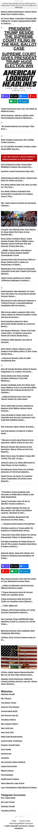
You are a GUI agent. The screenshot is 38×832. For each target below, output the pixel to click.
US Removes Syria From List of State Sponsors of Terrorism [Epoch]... (17, 470)
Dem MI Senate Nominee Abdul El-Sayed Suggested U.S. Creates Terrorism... (18, 370)
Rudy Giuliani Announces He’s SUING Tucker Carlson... (17, 141)
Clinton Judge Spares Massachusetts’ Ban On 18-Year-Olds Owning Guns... (17, 673)
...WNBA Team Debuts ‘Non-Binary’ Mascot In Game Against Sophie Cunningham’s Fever (16, 252)
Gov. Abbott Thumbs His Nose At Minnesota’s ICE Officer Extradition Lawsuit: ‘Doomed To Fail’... (16, 510)
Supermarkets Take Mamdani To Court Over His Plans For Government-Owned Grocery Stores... (18, 293)
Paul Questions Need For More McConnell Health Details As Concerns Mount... (18, 323)
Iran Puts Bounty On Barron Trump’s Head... (17, 432)
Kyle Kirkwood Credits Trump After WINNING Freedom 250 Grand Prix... (17, 166)
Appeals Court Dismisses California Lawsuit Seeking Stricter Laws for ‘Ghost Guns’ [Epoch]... (19, 681)
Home (14, 821)
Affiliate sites (19, 7)
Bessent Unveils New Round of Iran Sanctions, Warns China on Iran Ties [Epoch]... (17, 449)
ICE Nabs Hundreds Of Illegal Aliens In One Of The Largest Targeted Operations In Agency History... (19, 543)
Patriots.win (6, 754)
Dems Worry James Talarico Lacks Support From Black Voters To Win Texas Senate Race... (19, 351)
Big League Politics (9, 724)
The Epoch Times (8, 703)
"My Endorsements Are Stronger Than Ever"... (17, 127)
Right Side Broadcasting (12, 737)
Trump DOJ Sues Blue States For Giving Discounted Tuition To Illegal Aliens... (18, 536)
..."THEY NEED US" (9, 606)
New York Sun (7, 728)
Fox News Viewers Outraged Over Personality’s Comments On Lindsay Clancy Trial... (17, 193)
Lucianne (5, 758)
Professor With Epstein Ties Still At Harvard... (16, 341)
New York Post (7, 732)
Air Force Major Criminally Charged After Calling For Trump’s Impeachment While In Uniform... (19, 20)
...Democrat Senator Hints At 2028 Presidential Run (16, 359)
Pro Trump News (8, 798)
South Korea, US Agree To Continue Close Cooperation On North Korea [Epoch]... (16, 478)
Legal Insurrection (9, 766)
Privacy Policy (24, 821)
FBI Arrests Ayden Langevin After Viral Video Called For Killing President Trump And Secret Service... (19, 314)
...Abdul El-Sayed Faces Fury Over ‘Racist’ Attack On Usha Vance (16, 398)
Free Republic (7, 775)
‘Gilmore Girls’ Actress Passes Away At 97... (18, 638)
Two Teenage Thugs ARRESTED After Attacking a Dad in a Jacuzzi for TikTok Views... (18, 621)
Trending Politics (8, 720)
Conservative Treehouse (11, 741)
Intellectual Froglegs (10, 779)
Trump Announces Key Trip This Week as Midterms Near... (19, 110)
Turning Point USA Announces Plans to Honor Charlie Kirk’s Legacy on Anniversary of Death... (18, 262)
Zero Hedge (6, 749)
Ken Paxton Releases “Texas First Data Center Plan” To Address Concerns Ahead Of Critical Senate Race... (18, 333)
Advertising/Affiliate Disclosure (21, 823)
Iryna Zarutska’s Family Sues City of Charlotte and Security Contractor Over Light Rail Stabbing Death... (18, 417)
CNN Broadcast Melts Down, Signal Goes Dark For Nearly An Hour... (19, 179)
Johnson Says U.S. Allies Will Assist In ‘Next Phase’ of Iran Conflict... (18, 464)
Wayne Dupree (7, 771)
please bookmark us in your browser (17, 159)
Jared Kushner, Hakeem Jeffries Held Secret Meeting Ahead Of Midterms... (17, 116)
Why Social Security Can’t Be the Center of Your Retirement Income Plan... (18, 580)
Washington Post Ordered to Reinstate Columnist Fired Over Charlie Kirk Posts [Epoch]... (18, 271)
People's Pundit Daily (10, 745)
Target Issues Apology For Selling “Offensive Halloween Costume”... (16, 279)
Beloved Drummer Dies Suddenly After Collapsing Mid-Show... (18, 632)
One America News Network (13, 762)
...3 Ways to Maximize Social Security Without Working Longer (17, 586)
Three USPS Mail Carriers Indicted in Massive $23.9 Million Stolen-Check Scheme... (17, 408)
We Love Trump (8, 802)
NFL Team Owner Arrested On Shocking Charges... (18, 204)
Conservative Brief (9, 711)
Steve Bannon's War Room (12, 783)
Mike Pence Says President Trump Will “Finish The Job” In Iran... (18, 457)
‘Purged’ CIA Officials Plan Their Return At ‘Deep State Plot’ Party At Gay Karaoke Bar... (18, 232)
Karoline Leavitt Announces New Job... (18, 171)
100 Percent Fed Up (9, 715)
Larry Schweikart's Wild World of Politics (19, 787)
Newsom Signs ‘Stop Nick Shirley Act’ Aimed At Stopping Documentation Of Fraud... (17, 555)
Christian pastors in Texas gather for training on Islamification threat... (17, 529)
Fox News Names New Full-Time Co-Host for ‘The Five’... (19, 186)
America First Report (10, 707)
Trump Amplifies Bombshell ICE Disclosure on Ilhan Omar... (15, 518)
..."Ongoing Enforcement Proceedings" (18, 524)
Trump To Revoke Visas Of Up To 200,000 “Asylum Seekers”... (15, 502)
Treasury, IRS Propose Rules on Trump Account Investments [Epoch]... (18, 611)
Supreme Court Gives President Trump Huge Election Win (19, 60)
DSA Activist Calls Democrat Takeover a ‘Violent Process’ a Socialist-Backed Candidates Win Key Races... (18, 303)
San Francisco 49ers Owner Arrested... (18, 427)
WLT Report (6, 698)
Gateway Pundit (8, 694)
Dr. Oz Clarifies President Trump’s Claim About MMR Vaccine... (18, 147)
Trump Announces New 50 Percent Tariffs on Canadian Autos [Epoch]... (17, 600)
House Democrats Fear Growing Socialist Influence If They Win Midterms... (15, 378)
